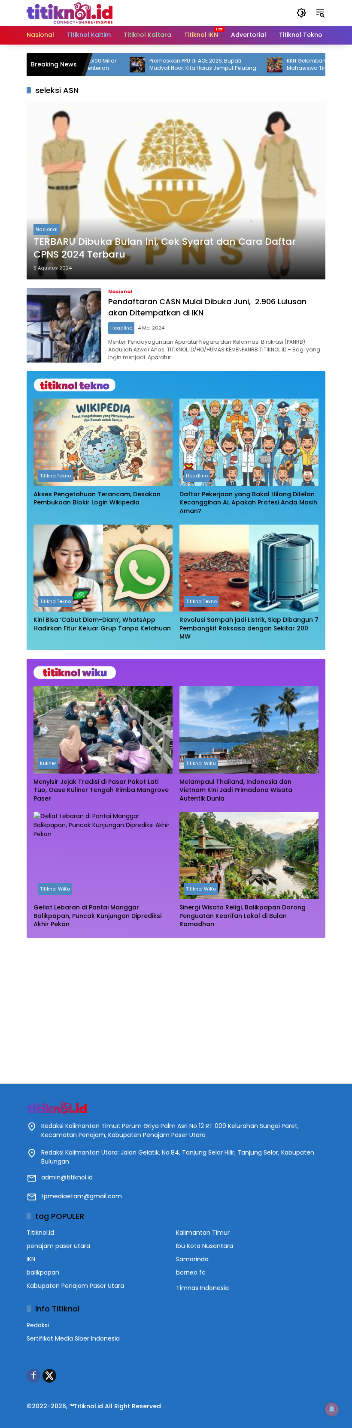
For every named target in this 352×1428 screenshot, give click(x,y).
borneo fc (191, 1272)
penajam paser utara (58, 1246)
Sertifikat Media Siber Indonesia (73, 1338)
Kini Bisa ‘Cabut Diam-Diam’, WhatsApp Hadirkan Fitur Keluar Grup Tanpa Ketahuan (102, 624)
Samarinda (192, 1259)
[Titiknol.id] (69, 12)
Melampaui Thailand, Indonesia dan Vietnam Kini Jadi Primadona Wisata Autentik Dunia (235, 790)
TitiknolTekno (55, 475)
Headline (121, 327)
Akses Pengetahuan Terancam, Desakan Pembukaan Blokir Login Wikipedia (97, 498)
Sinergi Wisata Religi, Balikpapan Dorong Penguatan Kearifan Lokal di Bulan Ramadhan (242, 915)
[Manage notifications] (332, 1409)
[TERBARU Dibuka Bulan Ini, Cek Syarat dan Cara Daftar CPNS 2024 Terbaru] (176, 190)
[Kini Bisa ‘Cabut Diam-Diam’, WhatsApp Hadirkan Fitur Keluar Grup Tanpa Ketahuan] (103, 568)
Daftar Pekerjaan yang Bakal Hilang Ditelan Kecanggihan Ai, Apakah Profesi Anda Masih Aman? (248, 502)
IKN (31, 1259)
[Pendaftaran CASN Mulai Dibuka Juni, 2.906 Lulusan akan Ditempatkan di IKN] (64, 325)
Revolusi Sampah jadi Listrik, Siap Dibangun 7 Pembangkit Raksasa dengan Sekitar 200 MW (249, 628)
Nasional (47, 229)
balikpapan (43, 1272)
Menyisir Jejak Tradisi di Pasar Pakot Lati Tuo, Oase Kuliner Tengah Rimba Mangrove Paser (101, 790)
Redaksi (38, 1325)
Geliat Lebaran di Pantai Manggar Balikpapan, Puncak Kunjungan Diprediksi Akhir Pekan (97, 915)
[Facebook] (33, 1376)
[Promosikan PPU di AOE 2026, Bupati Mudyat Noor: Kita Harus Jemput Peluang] (102, 64)
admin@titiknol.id (67, 1177)
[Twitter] (49, 1376)
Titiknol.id (40, 1232)
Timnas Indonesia (202, 1288)
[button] (301, 13)
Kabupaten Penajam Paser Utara (75, 1285)
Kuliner (48, 763)
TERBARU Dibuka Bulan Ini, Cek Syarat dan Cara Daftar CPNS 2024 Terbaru (164, 248)
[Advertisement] (176, 1006)
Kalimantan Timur (203, 1232)
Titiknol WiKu (201, 763)
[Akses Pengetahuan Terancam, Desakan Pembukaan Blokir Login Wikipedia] (103, 442)
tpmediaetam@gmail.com (81, 1196)
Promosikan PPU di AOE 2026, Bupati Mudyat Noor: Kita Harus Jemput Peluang (167, 64)
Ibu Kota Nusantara (204, 1246)
